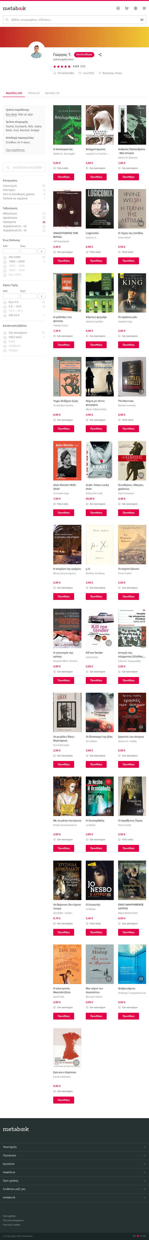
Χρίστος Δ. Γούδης (127, 741)
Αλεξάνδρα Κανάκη (63, 405)
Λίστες (33, 93)
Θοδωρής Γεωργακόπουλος (132, 993)
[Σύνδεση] (135, 8)
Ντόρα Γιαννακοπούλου (65, 825)
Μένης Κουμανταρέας (64, 573)
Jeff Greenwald (61, 241)
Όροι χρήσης (9, 1216)
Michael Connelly (127, 405)
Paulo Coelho (125, 573)
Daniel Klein (92, 657)
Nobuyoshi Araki (94, 493)
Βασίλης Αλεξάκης (95, 573)
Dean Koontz (124, 825)
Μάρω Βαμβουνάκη (128, 913)
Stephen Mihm (60, 661)
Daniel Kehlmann (62, 1077)
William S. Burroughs (64, 154)
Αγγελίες (14, 93)
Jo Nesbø (90, 825)
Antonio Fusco (60, 325)
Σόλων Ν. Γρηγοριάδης (129, 661)
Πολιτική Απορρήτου (13, 1220)
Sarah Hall (58, 997)
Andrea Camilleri (94, 322)
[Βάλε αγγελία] (118, 8)
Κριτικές (52, 93)
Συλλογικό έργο (61, 493)
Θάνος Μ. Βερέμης (128, 158)
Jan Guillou (91, 741)
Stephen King (125, 322)
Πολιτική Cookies (11, 1225)
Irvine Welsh (124, 238)
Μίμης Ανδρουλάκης (96, 409)
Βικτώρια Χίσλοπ (94, 997)
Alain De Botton (126, 493)
